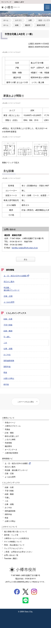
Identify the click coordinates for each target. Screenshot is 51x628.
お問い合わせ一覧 (11, 555)
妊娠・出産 (8, 319)
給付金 (6, 384)
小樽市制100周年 (11, 453)
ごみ (5, 342)
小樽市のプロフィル (13, 426)
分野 (30, 20)
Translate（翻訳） (11, 558)
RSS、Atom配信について (14, 545)
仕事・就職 (8, 348)
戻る (25, 259)
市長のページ (10, 422)
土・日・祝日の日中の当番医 (15, 275)
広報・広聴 (8, 296)
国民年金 (7, 366)
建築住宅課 (41, 25)
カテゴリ (18, 20)
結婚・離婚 (8, 330)
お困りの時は (9, 378)
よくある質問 (9, 302)
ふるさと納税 (10, 439)
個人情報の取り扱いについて (15, 531)
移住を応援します (12, 436)
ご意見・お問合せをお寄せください (18, 551)
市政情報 (8, 442)
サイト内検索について (13, 541)
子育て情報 (8, 324)
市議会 (7, 429)
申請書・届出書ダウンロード (12, 288)
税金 (5, 372)
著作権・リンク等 (11, 535)
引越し (7, 497)
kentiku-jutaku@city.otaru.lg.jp (25, 247)
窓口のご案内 (9, 281)
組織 (16, 25)
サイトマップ (6, 2)
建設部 (27, 25)
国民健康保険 (9, 360)
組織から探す (19, 2)
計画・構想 (9, 432)
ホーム (5, 20)
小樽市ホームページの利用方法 (16, 538)
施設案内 (8, 446)
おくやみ (7, 354)
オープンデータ (11, 449)
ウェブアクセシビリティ (14, 548)
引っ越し (7, 336)
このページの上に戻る (25, 401)
